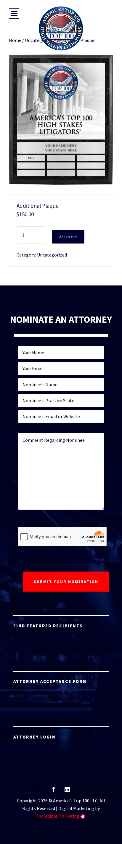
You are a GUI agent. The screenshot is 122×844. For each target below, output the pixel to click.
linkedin (67, 791)
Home (15, 40)
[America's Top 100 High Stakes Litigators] (61, 28)
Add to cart (68, 236)
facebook (53, 791)
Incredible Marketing (58, 816)
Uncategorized (52, 255)
